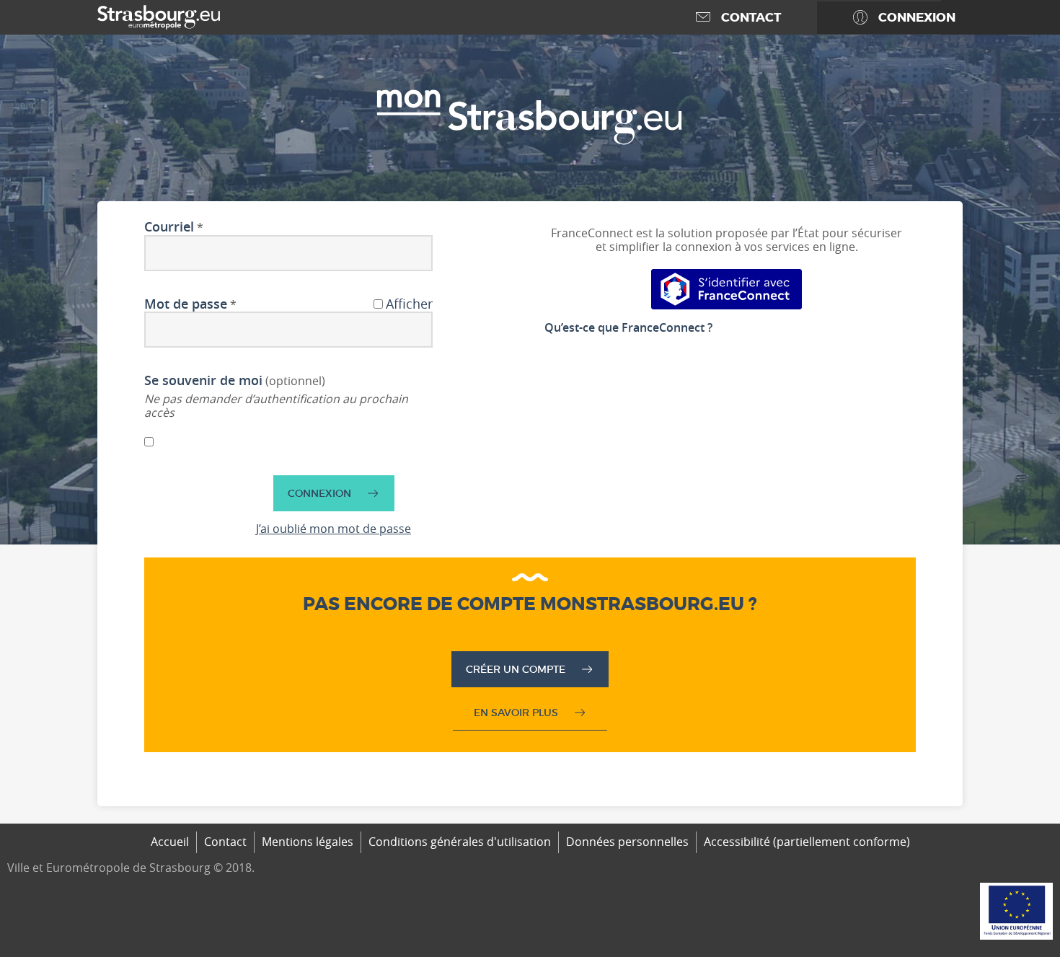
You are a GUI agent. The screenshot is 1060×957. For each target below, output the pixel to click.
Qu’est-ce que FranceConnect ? (628, 327)
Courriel (169, 227)
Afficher (409, 304)
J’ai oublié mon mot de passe (333, 529)
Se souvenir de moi (203, 381)
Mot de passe (185, 304)
